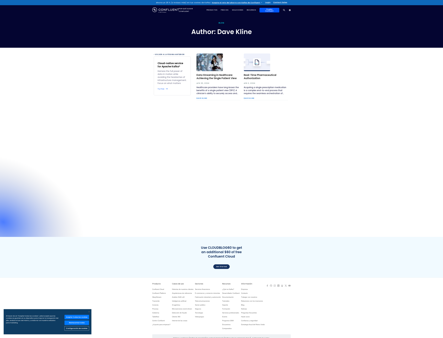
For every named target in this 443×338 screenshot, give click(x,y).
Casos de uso (178, 284)
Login (268, 2)
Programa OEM (228, 321)
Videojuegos (199, 317)
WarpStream (156, 297)
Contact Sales (280, 2)
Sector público (200, 305)
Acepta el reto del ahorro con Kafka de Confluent (236, 2)
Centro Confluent (158, 321)
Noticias (244, 309)
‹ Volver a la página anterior (169, 54)
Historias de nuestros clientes (182, 289)
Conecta (155, 305)
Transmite (156, 301)
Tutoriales (225, 301)
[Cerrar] (89, 311)
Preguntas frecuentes (249, 313)
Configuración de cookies (76, 328)
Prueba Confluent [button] (269, 10)
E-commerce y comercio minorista (207, 293)
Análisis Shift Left (178, 297)
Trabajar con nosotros (249, 297)
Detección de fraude (179, 313)
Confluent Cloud (158, 289)
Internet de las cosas (179, 321)
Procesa (155, 309)
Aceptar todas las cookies (76, 317)
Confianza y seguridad (249, 321)
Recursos (226, 284)
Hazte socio (245, 317)
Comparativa (227, 328)
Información (246, 284)
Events (224, 317)
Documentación (228, 297)
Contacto (244, 293)
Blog (242, 305)
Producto (156, 284)
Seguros (198, 309)
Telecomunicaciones (202, 301)
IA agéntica (176, 305)
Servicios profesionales (230, 313)
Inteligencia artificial (179, 301)
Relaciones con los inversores (252, 301)
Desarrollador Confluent (231, 293)
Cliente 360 (176, 317)
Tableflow (155, 317)
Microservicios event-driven (182, 309)
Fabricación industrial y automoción (208, 297)
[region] (47, 321)
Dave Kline (201, 98)
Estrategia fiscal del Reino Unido (253, 324)
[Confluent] (165, 10)
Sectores (199, 284)
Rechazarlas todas (77, 323)
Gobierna (155, 313)
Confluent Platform (159, 293)
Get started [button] (221, 266)
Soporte (225, 305)
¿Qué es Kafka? (228, 289)
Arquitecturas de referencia (182, 293)
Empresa (244, 289)
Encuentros (226, 324)
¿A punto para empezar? (161, 324)
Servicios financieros (202, 289)
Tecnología (199, 313)
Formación (226, 309)
